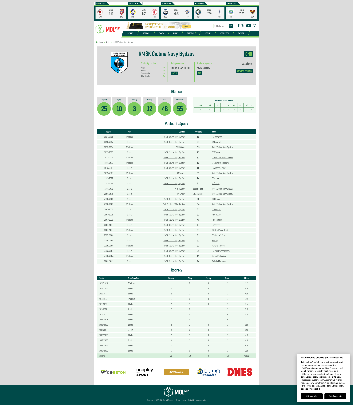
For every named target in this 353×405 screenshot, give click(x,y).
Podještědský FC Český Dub (174, 204)
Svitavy (215, 240)
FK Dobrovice (217, 136)
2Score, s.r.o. (171, 400)
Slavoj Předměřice (219, 255)
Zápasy (161, 33)
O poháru (146, 33)
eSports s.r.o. (182, 400)
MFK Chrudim (217, 219)
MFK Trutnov (180, 188)
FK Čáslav (216, 183)
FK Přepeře (216, 152)
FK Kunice (215, 178)
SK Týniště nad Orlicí (220, 230)
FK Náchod (216, 224)
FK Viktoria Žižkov (219, 167)
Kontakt (190, 400)
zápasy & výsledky (244, 71)
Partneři (241, 33)
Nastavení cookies (200, 400)
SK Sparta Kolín (218, 141)
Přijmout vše (311, 396)
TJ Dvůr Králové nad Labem (222, 157)
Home (101, 42)
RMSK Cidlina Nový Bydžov (123, 42)
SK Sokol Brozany (219, 261)
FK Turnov (181, 193)
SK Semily (181, 173)
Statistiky (190, 33)
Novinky (130, 33)
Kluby (175, 33)
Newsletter (224, 33)
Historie (208, 33)
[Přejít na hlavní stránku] (107, 29)
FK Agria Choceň (218, 245)
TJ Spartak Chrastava (220, 162)
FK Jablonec (216, 209)
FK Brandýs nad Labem (221, 250)
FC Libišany (205, 67)
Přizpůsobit (314, 389)
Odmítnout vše (335, 396)
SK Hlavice (216, 199)
